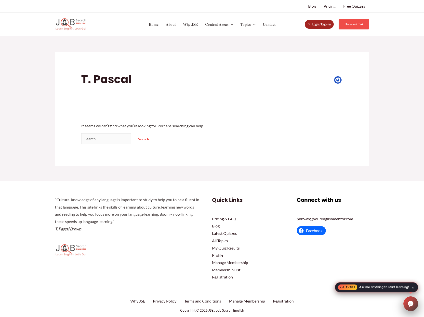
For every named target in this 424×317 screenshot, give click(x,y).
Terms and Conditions (202, 301)
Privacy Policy (164, 301)
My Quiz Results (226, 248)
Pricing (329, 6)
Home (154, 24)
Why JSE (190, 24)
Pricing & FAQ (224, 218)
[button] (230, 24)
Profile (217, 255)
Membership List (226, 269)
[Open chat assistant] (410, 303)
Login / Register (321, 24)
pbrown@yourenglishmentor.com (325, 218)
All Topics (220, 240)
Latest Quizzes (224, 233)
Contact (269, 24)
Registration (222, 277)
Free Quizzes (354, 6)
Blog (312, 6)
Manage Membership (230, 262)
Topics (245, 24)
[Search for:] (106, 138)
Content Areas (216, 24)
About (171, 24)
